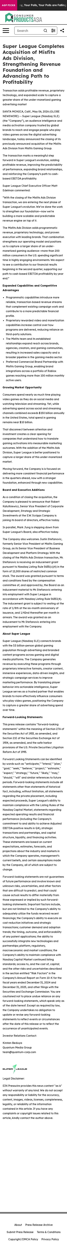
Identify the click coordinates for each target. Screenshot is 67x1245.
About (18, 1224)
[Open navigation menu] (6, 30)
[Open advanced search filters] (53, 30)
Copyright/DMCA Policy (23, 1239)
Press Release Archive (39, 1224)
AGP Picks (8, 5)
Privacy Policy (50, 1239)
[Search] (45, 30)
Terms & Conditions (48, 1232)
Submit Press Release (20, 1232)
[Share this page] (62, 30)
